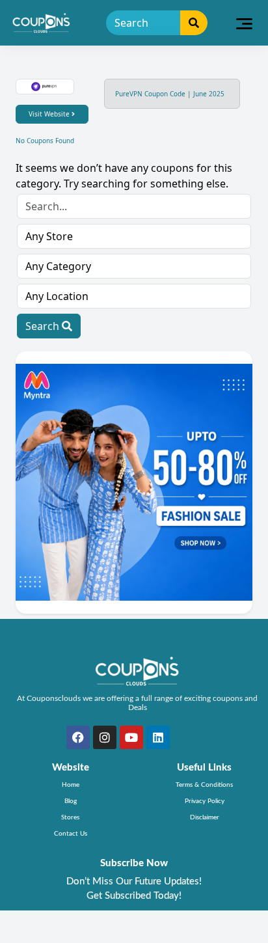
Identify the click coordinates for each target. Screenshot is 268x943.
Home (70, 785)
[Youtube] (131, 737)
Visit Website (50, 113)
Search (43, 326)
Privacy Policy (204, 801)
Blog (70, 801)
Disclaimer (204, 817)
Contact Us (70, 833)
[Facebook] (78, 737)
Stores (70, 817)
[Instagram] (104, 737)
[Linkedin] (158, 737)
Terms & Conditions (204, 785)
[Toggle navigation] (244, 23)
